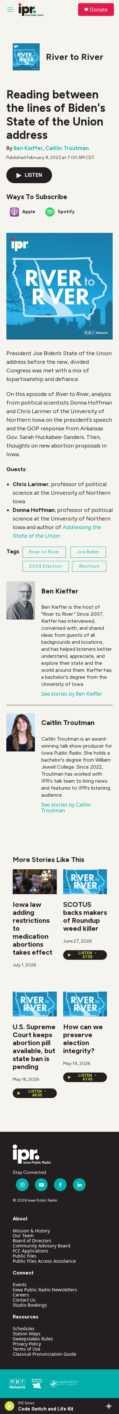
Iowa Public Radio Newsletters (45, 1290)
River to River (74, 56)
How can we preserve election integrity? (83, 1039)
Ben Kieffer (28, 148)
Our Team (23, 1235)
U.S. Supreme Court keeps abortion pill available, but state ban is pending (34, 1047)
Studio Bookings (30, 1305)
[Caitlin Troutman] (20, 732)
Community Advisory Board (41, 1246)
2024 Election (45, 566)
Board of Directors (32, 1241)
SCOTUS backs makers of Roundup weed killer (85, 916)
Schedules (24, 1328)
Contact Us (24, 1300)
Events (20, 1284)
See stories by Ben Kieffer (71, 693)
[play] (10, 1406)
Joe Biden (88, 552)
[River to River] (26, 56)
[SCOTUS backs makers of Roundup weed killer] (85, 881)
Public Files (24, 1256)
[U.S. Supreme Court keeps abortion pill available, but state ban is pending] (35, 1004)
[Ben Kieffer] (20, 600)
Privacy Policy (27, 1344)
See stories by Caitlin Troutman (66, 807)
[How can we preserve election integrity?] (85, 1004)
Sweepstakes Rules (33, 1339)
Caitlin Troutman (67, 148)
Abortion (89, 566)
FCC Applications (30, 1251)
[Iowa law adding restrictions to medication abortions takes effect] (35, 881)
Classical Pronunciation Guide (44, 1354)
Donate (99, 9)
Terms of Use (26, 1349)
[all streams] (110, 1406)
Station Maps (27, 1334)
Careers (21, 1295)
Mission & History (31, 1231)
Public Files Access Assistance (44, 1261)
